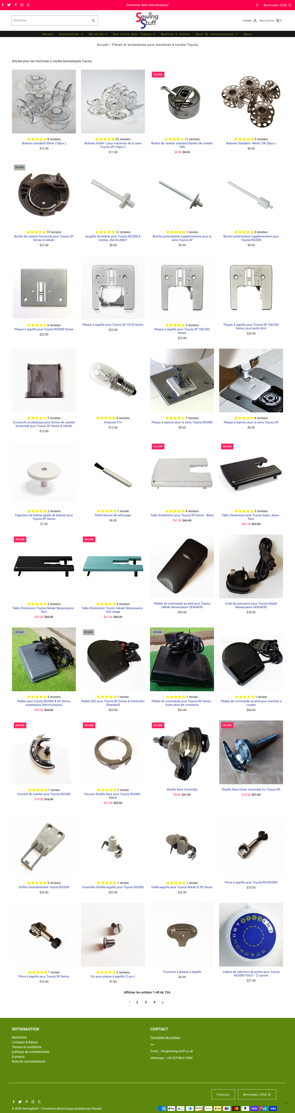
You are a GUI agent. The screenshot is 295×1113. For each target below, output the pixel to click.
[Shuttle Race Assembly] (182, 752)
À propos (18, 1057)
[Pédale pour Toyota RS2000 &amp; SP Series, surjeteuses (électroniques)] (44, 659)
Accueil (103, 45)
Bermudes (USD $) (277, 5)
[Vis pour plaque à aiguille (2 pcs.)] (113, 935)
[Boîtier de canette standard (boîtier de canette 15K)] (182, 102)
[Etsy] (28, 5)
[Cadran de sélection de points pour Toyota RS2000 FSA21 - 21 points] (251, 935)
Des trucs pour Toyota (132, 34)
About (247, 34)
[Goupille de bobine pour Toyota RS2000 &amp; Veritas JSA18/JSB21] (113, 194)
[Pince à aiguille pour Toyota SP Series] (44, 935)
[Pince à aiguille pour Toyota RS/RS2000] (251, 845)
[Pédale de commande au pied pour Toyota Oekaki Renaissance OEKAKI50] (182, 566)
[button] (37, 139)
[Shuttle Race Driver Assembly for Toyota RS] (251, 752)
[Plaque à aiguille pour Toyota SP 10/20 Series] (113, 287)
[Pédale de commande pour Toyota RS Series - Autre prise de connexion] (182, 659)
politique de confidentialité (30, 1052)
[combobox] (50, 20)
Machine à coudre (175, 34)
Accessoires (69, 34)
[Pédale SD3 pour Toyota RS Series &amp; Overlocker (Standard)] (113, 659)
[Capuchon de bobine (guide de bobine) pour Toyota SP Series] (44, 473)
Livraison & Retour (25, 1042)
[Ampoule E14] (113, 380)
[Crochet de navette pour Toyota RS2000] (44, 752)
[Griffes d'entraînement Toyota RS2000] (44, 845)
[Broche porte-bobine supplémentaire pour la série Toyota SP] (182, 194)
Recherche (19, 1037)
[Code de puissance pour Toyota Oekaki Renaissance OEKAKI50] (251, 566)
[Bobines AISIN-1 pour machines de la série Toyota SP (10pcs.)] (113, 102)
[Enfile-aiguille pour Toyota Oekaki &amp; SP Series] (182, 845)
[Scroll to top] (286, 1102)
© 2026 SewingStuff (25, 1108)
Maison (48, 34)
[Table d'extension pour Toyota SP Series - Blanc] (182, 473)
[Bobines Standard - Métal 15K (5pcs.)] (251, 102)
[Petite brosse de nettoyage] (113, 473)
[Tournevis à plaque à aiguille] (182, 935)
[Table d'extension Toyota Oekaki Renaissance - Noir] (44, 566)
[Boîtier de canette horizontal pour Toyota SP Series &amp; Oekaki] (44, 194)
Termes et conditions (26, 1047)
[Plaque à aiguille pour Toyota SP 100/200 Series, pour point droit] (251, 287)
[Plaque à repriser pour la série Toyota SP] (251, 380)
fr (257, 5)
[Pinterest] (15, 5)
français (223, 1094)
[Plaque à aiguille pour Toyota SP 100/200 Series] (182, 287)
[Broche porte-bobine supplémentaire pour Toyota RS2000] (251, 194)
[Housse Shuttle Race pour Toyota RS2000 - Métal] (113, 752)
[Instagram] (21, 5)
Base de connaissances (215, 34)
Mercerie (96, 34)
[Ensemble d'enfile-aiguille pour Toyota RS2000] (113, 845)
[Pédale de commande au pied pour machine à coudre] (251, 659)
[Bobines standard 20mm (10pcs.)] (44, 102)
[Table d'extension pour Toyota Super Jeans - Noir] (251, 473)
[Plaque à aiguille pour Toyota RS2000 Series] (44, 287)
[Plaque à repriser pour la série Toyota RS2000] (182, 380)
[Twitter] (8, 5)
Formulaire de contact (165, 1037)
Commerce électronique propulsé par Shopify (71, 1108)
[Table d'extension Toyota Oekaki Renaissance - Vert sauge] (113, 566)
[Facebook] (2, 5)
